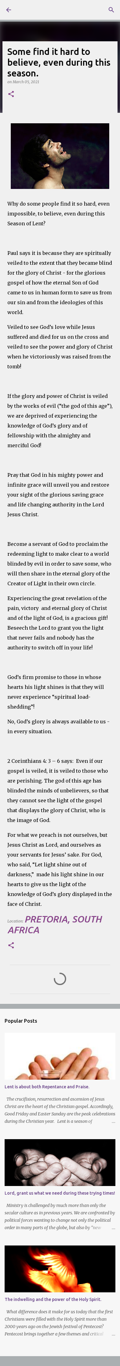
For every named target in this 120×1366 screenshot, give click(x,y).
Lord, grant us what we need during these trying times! (60, 1193)
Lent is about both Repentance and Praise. (47, 1086)
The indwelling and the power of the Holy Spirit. (53, 1299)
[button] (11, 94)
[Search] (111, 9)
